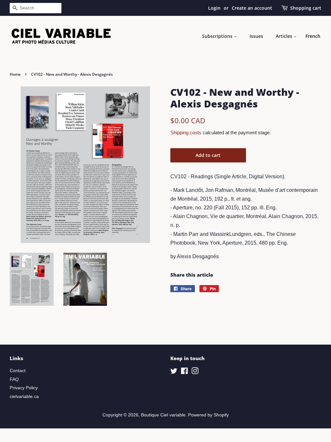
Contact (18, 370)
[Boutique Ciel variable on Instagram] (194, 372)
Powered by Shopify (208, 415)
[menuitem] (312, 36)
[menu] (312, 36)
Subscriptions (218, 36)
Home (15, 74)
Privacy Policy (24, 387)
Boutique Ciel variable (163, 415)
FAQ (14, 379)
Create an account (252, 8)
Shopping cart (305, 8)
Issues (256, 36)
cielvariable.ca (24, 396)
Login (214, 8)
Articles (285, 36)
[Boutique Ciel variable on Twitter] (173, 372)
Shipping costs (185, 132)
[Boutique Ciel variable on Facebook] (184, 372)
